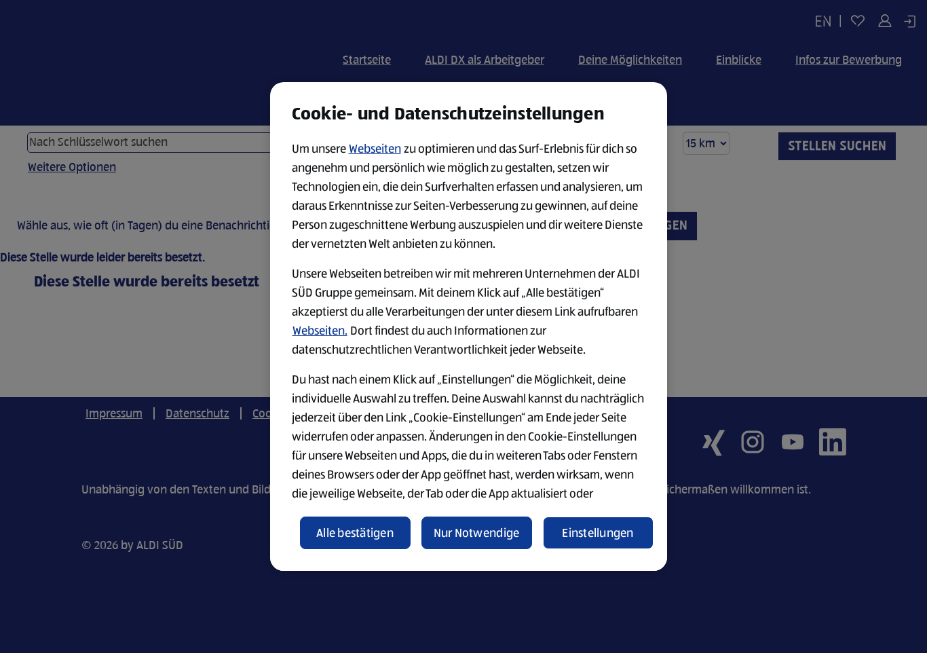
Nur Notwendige (477, 533)
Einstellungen (598, 533)
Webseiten (375, 148)
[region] (468, 326)
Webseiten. (319, 330)
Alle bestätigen (355, 533)
